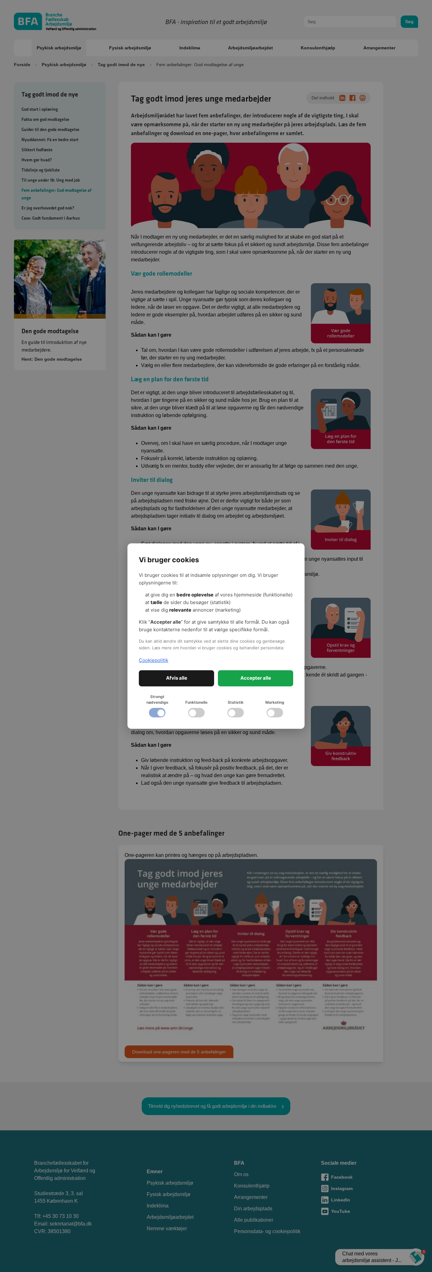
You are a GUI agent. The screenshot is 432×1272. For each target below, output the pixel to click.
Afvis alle (176, 678)
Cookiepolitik (153, 660)
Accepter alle (255, 678)
